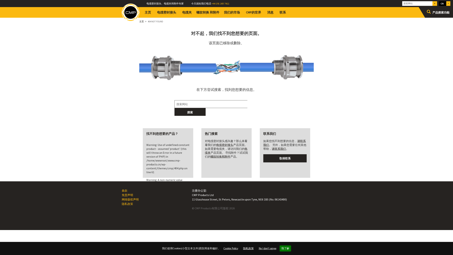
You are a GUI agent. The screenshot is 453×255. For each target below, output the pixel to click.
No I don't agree (267, 248)
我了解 (285, 248)
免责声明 (127, 195)
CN (442, 3)
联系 (283, 12)
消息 (270, 12)
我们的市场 (232, 12)
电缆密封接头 (166, 12)
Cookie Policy (230, 248)
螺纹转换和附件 (207, 12)
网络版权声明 (130, 199)
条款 (124, 190)
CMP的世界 (253, 12)
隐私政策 (248, 248)
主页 (148, 12)
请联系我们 (279, 149)
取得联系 (285, 158)
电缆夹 (187, 12)
